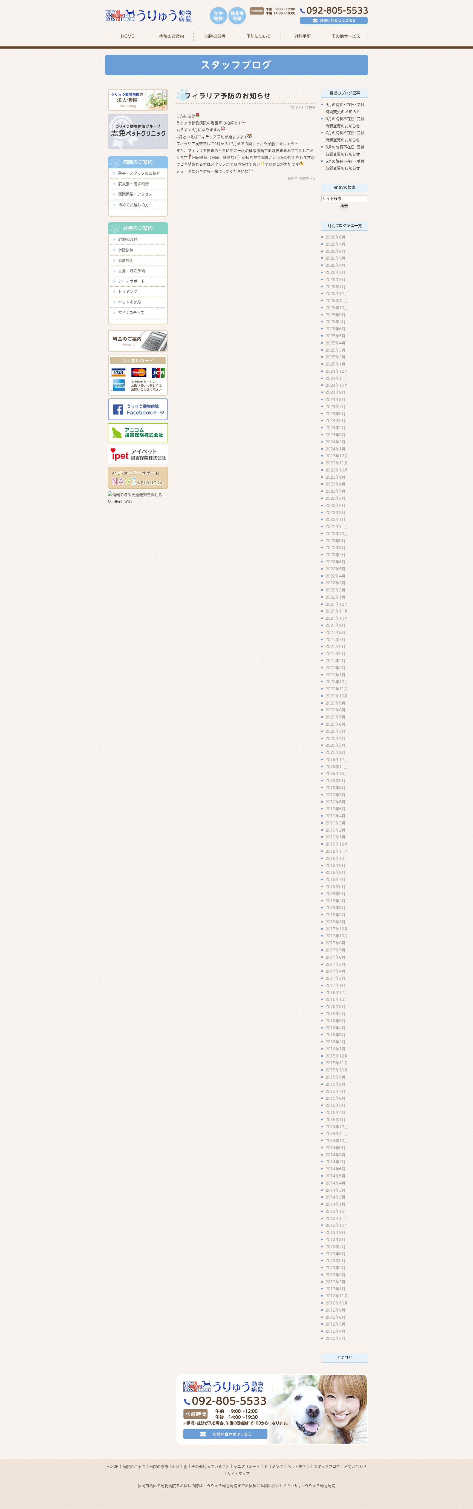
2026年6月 (335, 251)
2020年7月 (335, 717)
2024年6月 (335, 413)
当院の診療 (215, 36)
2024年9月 (335, 392)
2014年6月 (335, 1169)
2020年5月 (335, 731)
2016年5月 (335, 1020)
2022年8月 (335, 548)
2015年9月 (335, 1077)
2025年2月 (335, 357)
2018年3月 (335, 908)
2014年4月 (335, 1183)
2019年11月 (336, 766)
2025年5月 (335, 336)
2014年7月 (335, 1162)
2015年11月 (336, 1063)
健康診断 (126, 260)
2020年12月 (336, 682)
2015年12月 (336, 1056)
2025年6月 (335, 329)
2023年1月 (335, 519)
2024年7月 (335, 406)
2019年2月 (335, 830)
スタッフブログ (327, 1466)
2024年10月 (336, 385)
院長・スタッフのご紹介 (139, 173)
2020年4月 (335, 738)
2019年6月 (335, 802)
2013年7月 (335, 1246)
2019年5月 (335, 809)
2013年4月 (335, 1268)
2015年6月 (335, 1098)
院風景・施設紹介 (133, 184)
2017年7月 (335, 950)
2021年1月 (335, 675)
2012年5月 (335, 1324)
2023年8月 (335, 484)
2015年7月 (335, 1091)
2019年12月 (336, 759)
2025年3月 (335, 350)
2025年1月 (335, 364)
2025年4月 (335, 343)
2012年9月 (335, 1310)
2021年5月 (335, 654)
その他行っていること (210, 1466)
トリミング (127, 292)
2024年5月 (335, 420)
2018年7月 (335, 879)
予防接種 (126, 250)
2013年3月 (335, 1275)
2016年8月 (335, 1006)
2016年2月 (335, 1042)
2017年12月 (336, 929)
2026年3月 (335, 272)
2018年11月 (336, 851)
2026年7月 (335, 244)
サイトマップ (238, 1473)
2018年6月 (335, 887)
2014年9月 (335, 1147)
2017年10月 (336, 936)
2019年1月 (335, 837)
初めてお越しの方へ (135, 205)
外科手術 (180, 1466)
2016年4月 (335, 1028)
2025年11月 (336, 301)
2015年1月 (335, 1119)
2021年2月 (335, 667)
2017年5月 (335, 964)
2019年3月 (335, 823)
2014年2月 (335, 1197)
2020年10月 (336, 696)
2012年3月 (335, 1338)
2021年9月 (335, 625)
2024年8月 (335, 399)
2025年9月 (335, 315)
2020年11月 (336, 689)
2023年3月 (335, 505)
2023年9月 (335, 477)
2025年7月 (335, 322)
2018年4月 (335, 900)
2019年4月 (335, 816)
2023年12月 (336, 456)
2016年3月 (335, 1035)
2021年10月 (336, 618)
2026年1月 (335, 286)
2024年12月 (336, 371)
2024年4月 (335, 428)
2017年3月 (335, 978)
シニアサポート (131, 281)
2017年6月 (335, 957)
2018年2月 (335, 915)
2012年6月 (335, 1317)
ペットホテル (129, 302)
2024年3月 (335, 435)
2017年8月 (335, 943)
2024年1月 (335, 449)
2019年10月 (336, 773)
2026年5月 (335, 258)
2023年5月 (335, 498)
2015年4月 (335, 1112)
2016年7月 (335, 1014)
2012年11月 (336, 1296)
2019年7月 (335, 795)
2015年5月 (335, 1105)
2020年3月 (335, 745)
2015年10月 (336, 1070)
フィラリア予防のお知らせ (227, 96)
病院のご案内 (133, 1466)
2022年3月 (335, 583)
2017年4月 (335, 971)
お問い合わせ (355, 1466)
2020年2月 (335, 752)
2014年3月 (335, 1190)
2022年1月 (335, 597)
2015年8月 (335, 1084)
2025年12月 (336, 293)
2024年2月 (335, 442)
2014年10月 (336, 1141)
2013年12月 (336, 1211)
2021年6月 (335, 646)
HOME (127, 36)
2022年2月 (335, 590)
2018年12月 (336, 844)
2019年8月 (335, 788)
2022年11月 (336, 526)
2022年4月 (335, 576)
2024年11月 (336, 378)
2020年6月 (335, 724)
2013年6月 (335, 1253)
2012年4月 (335, 1331)
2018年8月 (335, 872)
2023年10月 (336, 470)
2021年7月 (335, 639)
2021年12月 (336, 604)
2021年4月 (335, 661)
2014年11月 (336, 1134)
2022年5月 (335, 569)
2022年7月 (335, 555)
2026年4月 (335, 265)
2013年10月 (336, 1225)
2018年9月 (335, 865)
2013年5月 (335, 1261)
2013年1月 (335, 1289)
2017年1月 (335, 985)
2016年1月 (335, 1049)
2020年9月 (335, 703)
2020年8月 (335, 710)
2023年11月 (336, 463)
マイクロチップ (131, 313)
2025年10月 (336, 307)
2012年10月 (336, 1303)
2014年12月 (336, 1126)
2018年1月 (335, 922)
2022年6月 (335, 562)
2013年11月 (336, 1218)
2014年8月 (335, 1155)
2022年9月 (335, 540)
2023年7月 (335, 491)
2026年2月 (335, 279)
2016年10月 (336, 999)
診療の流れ (127, 239)
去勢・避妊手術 (131, 271)
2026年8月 (335, 237)
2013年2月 (335, 1282)
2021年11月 (336, 611)
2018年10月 (336, 858)
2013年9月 (335, 1232)
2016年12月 (336, 992)
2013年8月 (335, 1239)
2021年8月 (335, 632)
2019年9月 (335, 781)
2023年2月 (335, 512)
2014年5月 (335, 1176)
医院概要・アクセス (135, 194)
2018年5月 (335, 893)
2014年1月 (335, 1204)
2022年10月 (336, 533)
